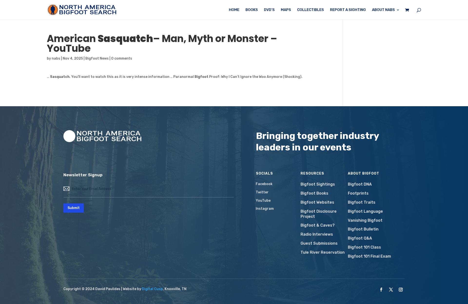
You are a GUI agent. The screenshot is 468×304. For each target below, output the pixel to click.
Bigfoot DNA (360, 184)
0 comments (121, 58)
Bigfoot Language (365, 211)
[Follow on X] (391, 290)
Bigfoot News (97, 58)
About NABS (383, 10)
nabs (56, 58)
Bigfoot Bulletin (363, 229)
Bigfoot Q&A (360, 238)
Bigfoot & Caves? (318, 225)
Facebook (264, 184)
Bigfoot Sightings (318, 184)
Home (234, 10)
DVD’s (269, 10)
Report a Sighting (348, 10)
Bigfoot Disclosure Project (319, 214)
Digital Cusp (152, 289)
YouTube (263, 201)
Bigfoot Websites (317, 202)
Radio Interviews (317, 234)
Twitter (262, 192)
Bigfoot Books (314, 193)
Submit (74, 208)
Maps (286, 10)
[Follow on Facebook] (381, 290)
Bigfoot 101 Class (364, 247)
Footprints (358, 193)
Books (251, 10)
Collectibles (310, 10)
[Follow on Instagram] (401, 290)
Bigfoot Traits (361, 202)
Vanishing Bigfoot (365, 220)
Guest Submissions (319, 243)
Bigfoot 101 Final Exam (369, 256)
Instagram (265, 209)
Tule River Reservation (323, 252)
